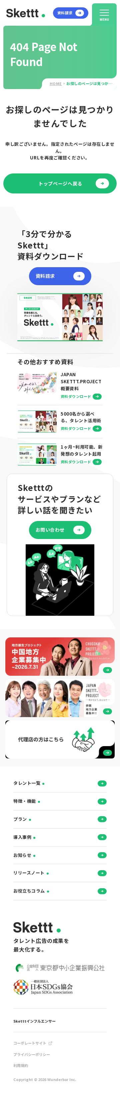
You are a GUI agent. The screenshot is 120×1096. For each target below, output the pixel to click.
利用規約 (20, 1065)
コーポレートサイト (29, 1043)
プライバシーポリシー (31, 1054)
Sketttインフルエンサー (34, 1021)
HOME (56, 83)
